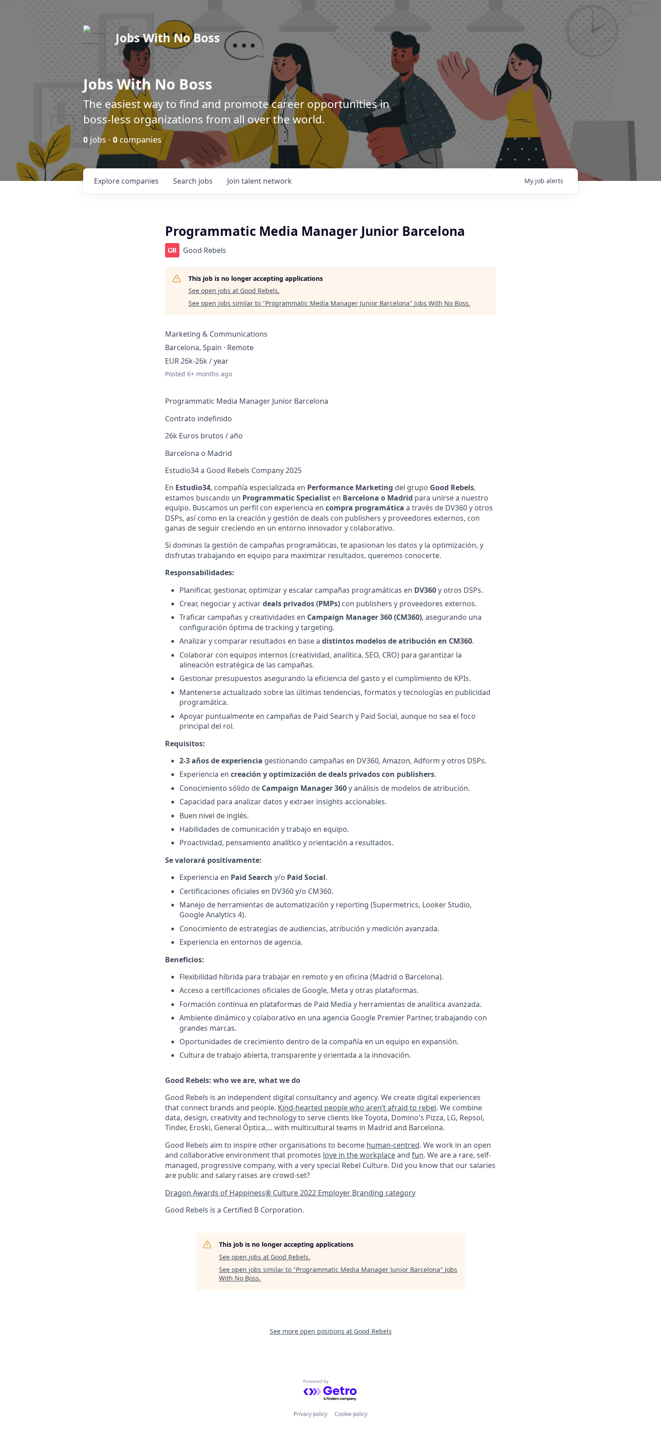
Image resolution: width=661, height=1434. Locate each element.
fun (418, 1155)
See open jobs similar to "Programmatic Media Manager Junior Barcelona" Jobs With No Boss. (329, 303)
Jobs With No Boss (168, 38)
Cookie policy (351, 1414)
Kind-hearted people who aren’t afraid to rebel (357, 1108)
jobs (193, 181)
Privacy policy (310, 1414)
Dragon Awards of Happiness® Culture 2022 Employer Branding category (290, 1193)
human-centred (393, 1145)
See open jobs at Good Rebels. (234, 290)
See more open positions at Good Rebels (331, 1331)
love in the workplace (359, 1155)
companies (126, 181)
